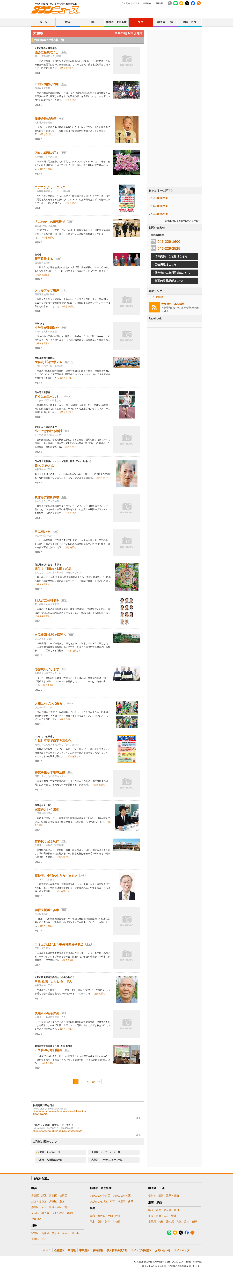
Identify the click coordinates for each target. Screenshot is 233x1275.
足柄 (186, 1221)
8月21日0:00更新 (158, 198)
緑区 (44, 1195)
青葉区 (35, 1195)
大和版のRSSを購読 (173, 303)
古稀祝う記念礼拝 (47, 841)
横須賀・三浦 (165, 22)
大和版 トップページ (49, 1152)
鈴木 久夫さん (44, 465)
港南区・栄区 (39, 1207)
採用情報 (159, 3)
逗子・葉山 (172, 1195)
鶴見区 (71, 1213)
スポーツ (69, 362)
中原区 (76, 1233)
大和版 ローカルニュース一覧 (106, 1159)
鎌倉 (158, 1209)
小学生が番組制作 (47, 327)
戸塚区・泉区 (56, 1201)
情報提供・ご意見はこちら (171, 256)
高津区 (45, 1233)
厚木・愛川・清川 (100, 1221)
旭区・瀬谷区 (39, 1201)
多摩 (130, 1201)
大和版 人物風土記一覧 (50, 1159)
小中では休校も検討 (48, 431)
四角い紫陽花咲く (47, 153)
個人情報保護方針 (117, 1250)
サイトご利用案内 (141, 1250)
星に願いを (42, 531)
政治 (64, 52)
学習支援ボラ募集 (47, 910)
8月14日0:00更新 (158, 206)
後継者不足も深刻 (47, 1013)
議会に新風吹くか (47, 52)
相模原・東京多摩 (116, 22)
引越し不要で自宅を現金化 (53, 740)
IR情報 (136, 3)
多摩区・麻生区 (61, 1233)
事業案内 (147, 3)
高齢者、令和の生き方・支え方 (56, 875)
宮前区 (35, 1233)
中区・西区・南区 (59, 1207)
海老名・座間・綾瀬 (108, 1215)
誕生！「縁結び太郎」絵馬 (53, 568)
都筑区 (63, 1195)
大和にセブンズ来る (48, 703)
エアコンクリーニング (50, 187)
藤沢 (150, 1209)
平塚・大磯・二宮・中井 (162, 1215)
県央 (140, 22)
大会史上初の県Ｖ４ (48, 362)
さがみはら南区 (122, 1195)
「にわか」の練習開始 (50, 221)
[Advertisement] (174, 117)
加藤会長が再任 (45, 118)
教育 (64, 327)
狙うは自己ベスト (47, 396)
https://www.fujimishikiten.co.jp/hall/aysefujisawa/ (57, 1131)
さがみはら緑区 (99, 1201)
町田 (112, 1201)
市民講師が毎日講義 (48, 1050)
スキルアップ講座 (47, 290)
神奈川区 (36, 1218)
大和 (92, 1215)
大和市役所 (157, 297)
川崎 (92, 22)
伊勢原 (116, 1221)
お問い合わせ (162, 1250)
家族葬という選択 (47, 809)
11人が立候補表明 (47, 600)
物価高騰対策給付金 (43, 1105)
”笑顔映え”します (47, 669)
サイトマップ (181, 1250)
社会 (64, 84)
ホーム (43, 22)
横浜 (67, 22)
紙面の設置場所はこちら (170, 280)
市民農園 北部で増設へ (50, 635)
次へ (94, 1081)
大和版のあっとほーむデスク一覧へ (182, 220)
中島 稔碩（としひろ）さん (53, 981)
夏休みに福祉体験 (47, 497)
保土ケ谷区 (58, 1213)
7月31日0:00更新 (158, 213)
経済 (61, 118)
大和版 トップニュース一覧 (105, 1152)
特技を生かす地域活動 (50, 772)
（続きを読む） (66, 68)
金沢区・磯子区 (40, 1213)
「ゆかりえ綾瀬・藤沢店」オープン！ (53, 1125)
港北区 (53, 1195)
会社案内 (126, 3)
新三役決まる (44, 258)
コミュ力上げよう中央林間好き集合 (59, 944)
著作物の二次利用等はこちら (172, 272)
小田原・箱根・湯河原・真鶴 (164, 1221)
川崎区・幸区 (39, 1239)
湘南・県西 (189, 22)
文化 (64, 153)
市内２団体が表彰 (47, 84)
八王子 (122, 1201)
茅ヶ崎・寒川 (171, 1209)
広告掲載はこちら (166, 264)
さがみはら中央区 (100, 1195)
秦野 (194, 1221)
